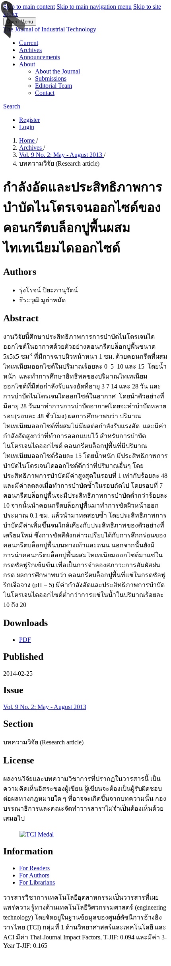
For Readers (34, 868)
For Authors (34, 875)
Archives (30, 49)
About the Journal (57, 71)
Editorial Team (53, 85)
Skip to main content (29, 6)
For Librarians (37, 882)
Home (27, 140)
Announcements (39, 57)
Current (28, 42)
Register (29, 119)
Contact (44, 92)
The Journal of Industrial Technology (49, 29)
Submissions (50, 78)
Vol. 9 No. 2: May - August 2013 (61, 154)
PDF (25, 639)
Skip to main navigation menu (94, 6)
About (27, 64)
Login (26, 127)
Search (11, 106)
